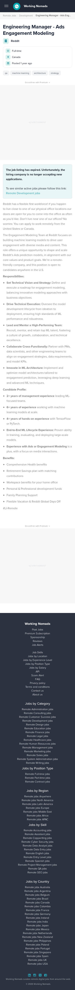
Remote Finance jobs (37, 732)
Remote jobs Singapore (37, 952)
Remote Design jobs (37, 724)
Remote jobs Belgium (37, 894)
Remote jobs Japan (37, 925)
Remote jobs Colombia (38, 906)
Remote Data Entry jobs (37, 849)
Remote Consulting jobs (37, 713)
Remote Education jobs (37, 728)
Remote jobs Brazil (37, 898)
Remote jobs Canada (37, 902)
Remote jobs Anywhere (37, 796)
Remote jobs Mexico (37, 929)
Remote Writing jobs (37, 762)
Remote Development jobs (23, 193)
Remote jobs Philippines (37, 940)
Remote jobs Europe (37, 808)
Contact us (37, 690)
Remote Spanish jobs (37, 861)
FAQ (37, 679)
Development (26, 15)
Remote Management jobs (37, 747)
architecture (40, 73)
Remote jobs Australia (37, 887)
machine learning (20, 73)
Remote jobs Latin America (37, 804)
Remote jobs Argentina (37, 891)
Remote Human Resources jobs (37, 743)
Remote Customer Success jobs (37, 717)
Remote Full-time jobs (37, 774)
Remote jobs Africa (37, 815)
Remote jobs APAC (37, 819)
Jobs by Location (37, 656)
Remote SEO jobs (37, 872)
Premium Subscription (37, 633)
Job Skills (37, 652)
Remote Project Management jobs (37, 864)
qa (6, 73)
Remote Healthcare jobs (37, 739)
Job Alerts (37, 645)
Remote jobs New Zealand (37, 937)
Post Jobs (37, 629)
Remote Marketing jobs (37, 751)
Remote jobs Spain (37, 956)
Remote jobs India (37, 921)
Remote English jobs (37, 853)
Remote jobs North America (37, 800)
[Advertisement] (37, 122)
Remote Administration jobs (37, 709)
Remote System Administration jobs (37, 759)
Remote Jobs (9, 15)
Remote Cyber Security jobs (37, 841)
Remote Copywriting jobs (37, 838)
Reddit (15, 41)
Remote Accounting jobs (38, 830)
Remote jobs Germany (37, 914)
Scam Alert (37, 675)
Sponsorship (37, 637)
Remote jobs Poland (37, 944)
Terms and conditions (37, 686)
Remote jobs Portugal (37, 948)
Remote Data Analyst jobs (37, 845)
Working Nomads (35, 6)
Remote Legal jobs (37, 736)
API (37, 671)
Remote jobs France (37, 910)
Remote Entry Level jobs (37, 857)
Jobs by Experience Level (37, 660)
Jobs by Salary (37, 667)
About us (37, 694)
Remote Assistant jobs (37, 834)
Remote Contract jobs (37, 781)
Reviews (37, 641)
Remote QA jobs (37, 868)
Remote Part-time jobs (37, 777)
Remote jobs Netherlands (37, 933)
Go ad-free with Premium (37, 82)
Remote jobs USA (37, 963)
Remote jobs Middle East (37, 811)
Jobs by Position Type (37, 663)
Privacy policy (37, 683)
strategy (55, 73)
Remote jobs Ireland (37, 917)
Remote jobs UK (37, 960)
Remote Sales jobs (37, 755)
